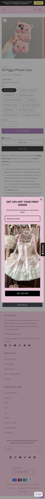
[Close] (41, 199)
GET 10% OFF (22, 293)
